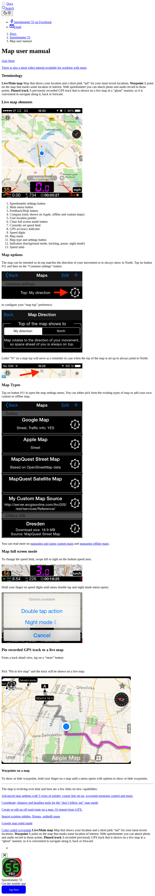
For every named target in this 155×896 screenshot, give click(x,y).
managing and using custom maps (51, 543)
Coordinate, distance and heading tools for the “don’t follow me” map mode (50, 802)
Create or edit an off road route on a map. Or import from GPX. (42, 809)
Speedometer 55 (20, 37)
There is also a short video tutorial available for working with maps (44, 67)
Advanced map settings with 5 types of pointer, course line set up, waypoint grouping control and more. (67, 796)
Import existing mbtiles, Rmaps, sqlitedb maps (31, 816)
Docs (9, 3)
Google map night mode (17, 823)
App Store (8, 61)
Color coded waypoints (16, 830)
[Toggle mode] (7, 13)
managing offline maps (94, 543)
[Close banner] (5, 855)
